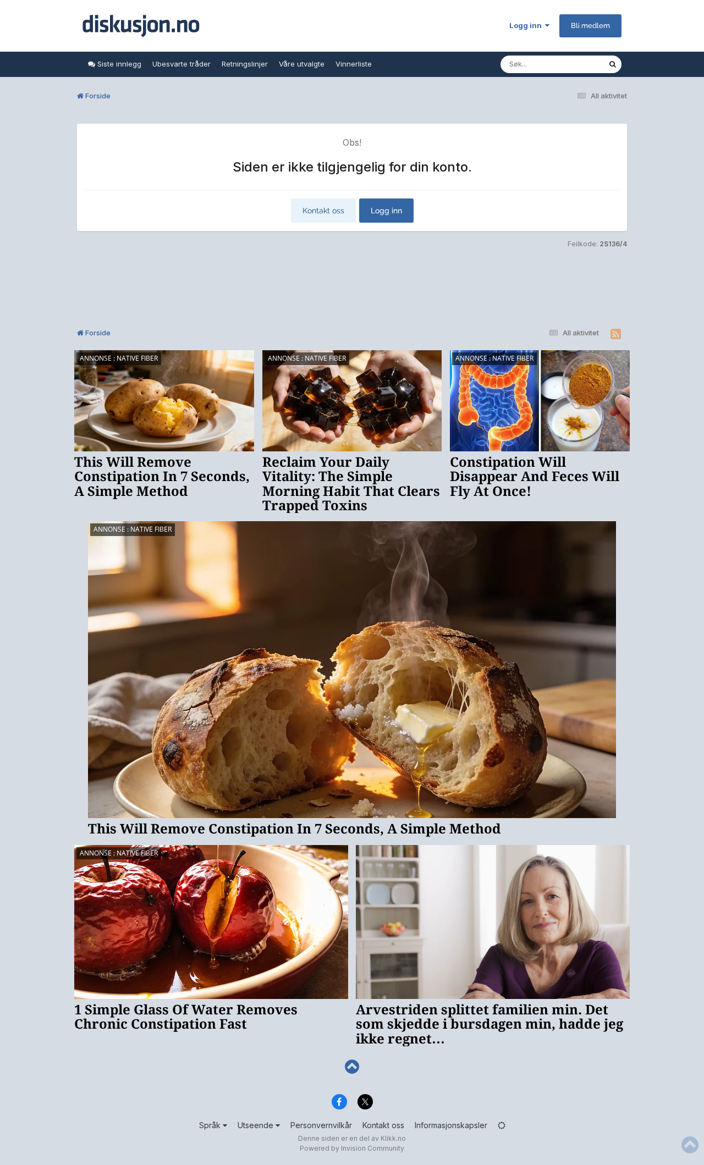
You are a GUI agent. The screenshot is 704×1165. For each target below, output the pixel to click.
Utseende (257, 1125)
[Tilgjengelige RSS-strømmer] (615, 334)
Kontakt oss (323, 210)
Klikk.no (393, 1138)
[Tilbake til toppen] (352, 1066)
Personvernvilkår (321, 1125)
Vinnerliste (354, 63)
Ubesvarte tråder (181, 63)
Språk (211, 1125)
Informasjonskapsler (451, 1125)
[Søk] (613, 64)
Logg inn (527, 25)
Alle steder (575, 64)
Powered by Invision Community (352, 1148)
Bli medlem (590, 25)
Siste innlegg (118, 63)
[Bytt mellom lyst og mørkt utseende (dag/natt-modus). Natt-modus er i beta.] (501, 1125)
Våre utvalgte (301, 63)
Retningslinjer (245, 63)
